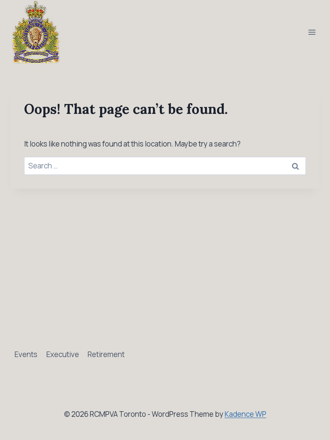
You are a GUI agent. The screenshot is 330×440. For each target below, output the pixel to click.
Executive (62, 354)
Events (26, 354)
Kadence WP (245, 414)
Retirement (106, 354)
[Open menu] (312, 32)
